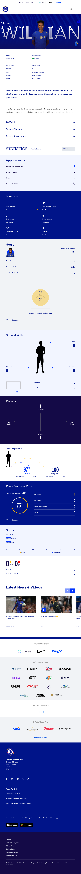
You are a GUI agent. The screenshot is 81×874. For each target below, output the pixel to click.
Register (29, 2)
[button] (44, 149)
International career (16, 136)
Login (21, 2)
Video (43, 626)
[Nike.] (51, 2)
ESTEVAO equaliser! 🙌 (49, 616)
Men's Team (10, 626)
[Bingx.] (58, 2)
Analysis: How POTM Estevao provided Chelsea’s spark (20, 617)
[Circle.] (43, 2)
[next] (72, 590)
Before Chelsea (14, 129)
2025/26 (10, 122)
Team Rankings (13, 320)
